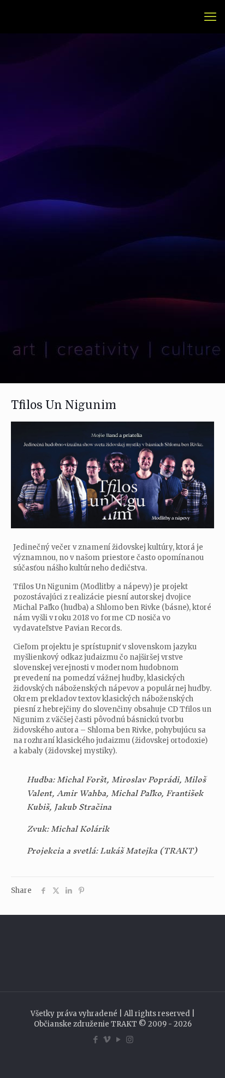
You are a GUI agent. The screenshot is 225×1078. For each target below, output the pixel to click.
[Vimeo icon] (107, 1039)
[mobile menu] (210, 16)
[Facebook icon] (95, 1039)
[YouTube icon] (118, 1039)
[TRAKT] (23, 16)
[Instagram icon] (130, 1039)
